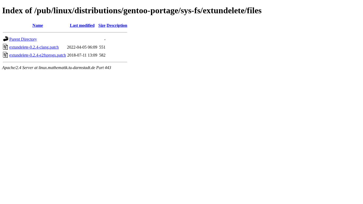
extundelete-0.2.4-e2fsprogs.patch (37, 55)
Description (117, 25)
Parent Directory (23, 39)
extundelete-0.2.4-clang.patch (34, 47)
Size (101, 25)
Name (37, 25)
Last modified (82, 25)
